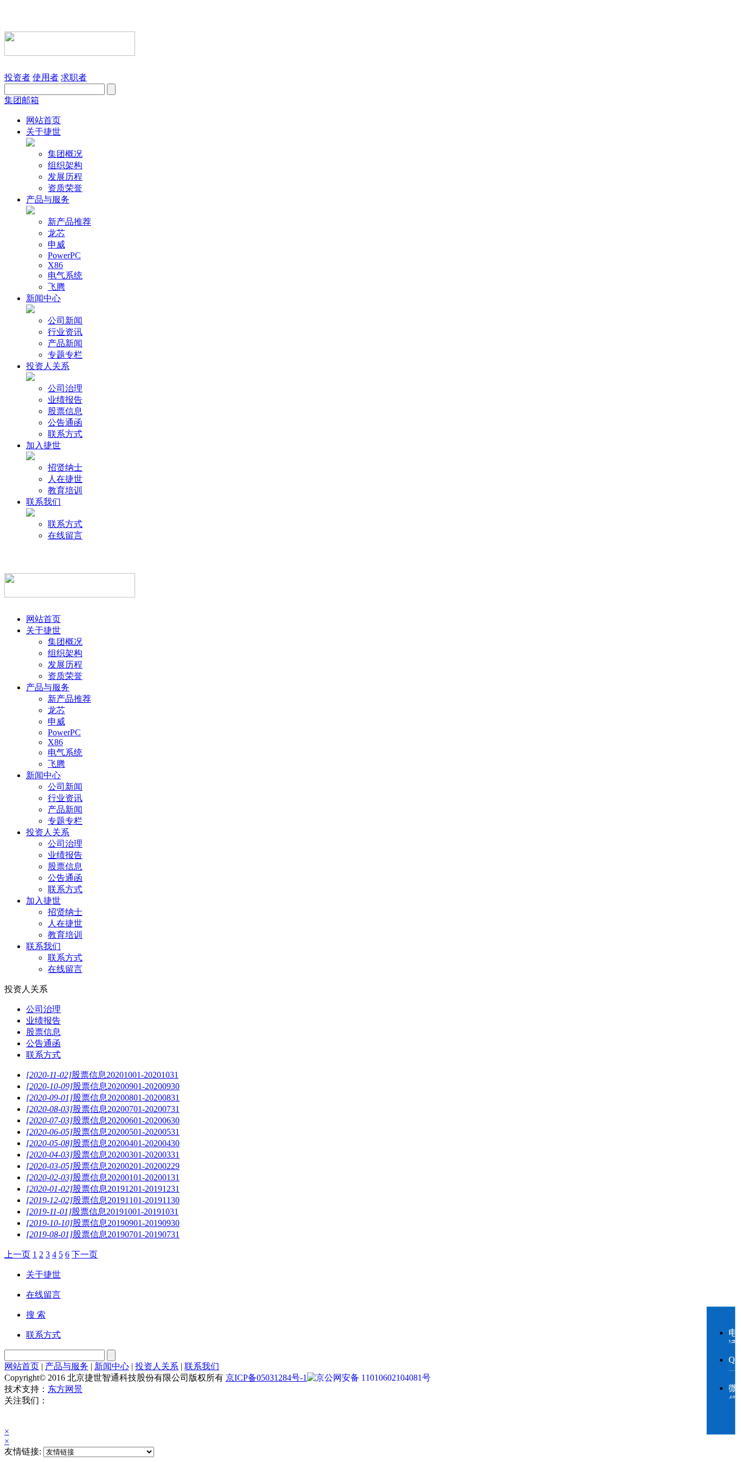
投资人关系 (47, 366)
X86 (55, 265)
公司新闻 (65, 320)
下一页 (85, 1254)
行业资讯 (65, 331)
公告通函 (65, 422)
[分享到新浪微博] (47, 1416)
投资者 (17, 77)
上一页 (17, 1254)
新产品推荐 (69, 221)
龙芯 (56, 233)
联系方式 (65, 433)
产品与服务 (47, 199)
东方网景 (65, 1389)
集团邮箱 (21, 100)
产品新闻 (65, 343)
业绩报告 (65, 399)
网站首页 (43, 120)
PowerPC (64, 255)
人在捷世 (65, 479)
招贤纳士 (65, 467)
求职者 (74, 77)
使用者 (46, 77)
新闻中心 (43, 298)
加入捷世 (43, 445)
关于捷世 (43, 131)
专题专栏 (65, 354)
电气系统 (65, 275)
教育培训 (65, 490)
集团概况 (65, 153)
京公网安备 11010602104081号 (373, 1377)
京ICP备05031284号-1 (266, 1377)
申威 (56, 244)
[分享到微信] (17, 1416)
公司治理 (65, 388)
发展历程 (65, 176)
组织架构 (65, 165)
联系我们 (43, 501)
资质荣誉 (65, 188)
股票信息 (65, 411)
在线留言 (65, 535)
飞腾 (56, 286)
